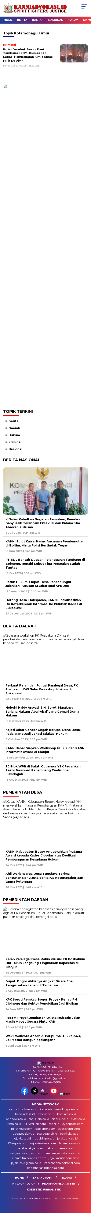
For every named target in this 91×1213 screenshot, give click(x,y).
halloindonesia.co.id (59, 1148)
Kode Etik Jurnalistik (44, 1189)
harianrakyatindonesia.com (62, 1153)
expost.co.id (45, 1114)
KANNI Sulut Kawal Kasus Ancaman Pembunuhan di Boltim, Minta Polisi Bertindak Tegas (45, 543)
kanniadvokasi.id (51, 1109)
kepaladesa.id (25, 1114)
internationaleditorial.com (62, 1163)
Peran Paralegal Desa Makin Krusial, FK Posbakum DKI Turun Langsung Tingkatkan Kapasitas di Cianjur (45, 963)
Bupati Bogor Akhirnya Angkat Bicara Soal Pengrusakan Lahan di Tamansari (39, 983)
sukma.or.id (29, 1109)
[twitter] (35, 1093)
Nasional (55, 19)
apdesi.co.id (74, 1109)
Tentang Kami (41, 1177)
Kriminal (14, 442)
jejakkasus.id (22, 1138)
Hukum (73, 19)
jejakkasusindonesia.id (64, 1158)
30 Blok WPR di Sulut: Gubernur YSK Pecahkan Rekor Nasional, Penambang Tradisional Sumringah (43, 770)
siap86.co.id (60, 1119)
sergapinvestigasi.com (25, 1153)
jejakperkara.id (67, 1138)
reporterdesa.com (43, 1143)
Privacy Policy (23, 1183)
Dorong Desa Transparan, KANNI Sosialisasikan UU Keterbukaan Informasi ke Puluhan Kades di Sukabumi (44, 604)
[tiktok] (65, 1093)
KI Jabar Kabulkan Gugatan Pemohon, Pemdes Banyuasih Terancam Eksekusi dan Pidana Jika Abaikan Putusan (43, 523)
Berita (22, 19)
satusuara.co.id (39, 1119)
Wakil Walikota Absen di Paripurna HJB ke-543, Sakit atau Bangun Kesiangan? (43, 1038)
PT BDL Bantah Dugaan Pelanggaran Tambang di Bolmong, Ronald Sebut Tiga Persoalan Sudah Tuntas (45, 563)
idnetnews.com (22, 1128)
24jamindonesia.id (71, 1143)
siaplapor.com (45, 1128)
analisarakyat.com (30, 1148)
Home (8, 19)
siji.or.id (14, 1109)
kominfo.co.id (66, 1114)
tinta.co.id (14, 1123)
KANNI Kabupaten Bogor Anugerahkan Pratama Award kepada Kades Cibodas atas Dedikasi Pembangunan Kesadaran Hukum (44, 855)
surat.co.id (78, 1119)
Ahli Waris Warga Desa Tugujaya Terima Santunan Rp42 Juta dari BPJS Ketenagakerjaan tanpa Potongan (44, 877)
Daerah (38, 19)
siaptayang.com (69, 1128)
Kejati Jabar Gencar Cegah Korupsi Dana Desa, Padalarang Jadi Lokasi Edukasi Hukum (43, 732)
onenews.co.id (16, 1119)
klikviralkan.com (35, 1123)
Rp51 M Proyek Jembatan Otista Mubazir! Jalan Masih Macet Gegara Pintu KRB (43, 1019)
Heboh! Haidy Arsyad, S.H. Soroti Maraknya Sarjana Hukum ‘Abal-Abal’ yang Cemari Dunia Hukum (42, 711)
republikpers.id (44, 1138)
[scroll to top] (85, 1188)
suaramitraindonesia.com (29, 1158)
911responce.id (18, 1143)
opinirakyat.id (69, 1133)
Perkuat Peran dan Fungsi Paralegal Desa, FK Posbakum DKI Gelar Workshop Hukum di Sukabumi (42, 689)
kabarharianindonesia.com (45, 1167)
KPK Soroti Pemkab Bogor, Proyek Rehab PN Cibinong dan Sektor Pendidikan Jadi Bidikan (42, 1001)
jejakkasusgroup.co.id (26, 1163)
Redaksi (66, 1177)
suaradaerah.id (47, 1133)
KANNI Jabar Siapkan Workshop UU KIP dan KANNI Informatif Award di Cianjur (45, 750)
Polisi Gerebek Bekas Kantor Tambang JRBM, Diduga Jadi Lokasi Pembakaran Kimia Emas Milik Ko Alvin (28, 55)
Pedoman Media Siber (58, 1183)
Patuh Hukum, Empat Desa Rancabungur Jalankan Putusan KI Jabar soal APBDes (38, 584)
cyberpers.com (72, 1123)
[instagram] (44, 1093)
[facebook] (25, 1093)
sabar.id (54, 1123)
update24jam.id (23, 1133)
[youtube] (54, 1093)
